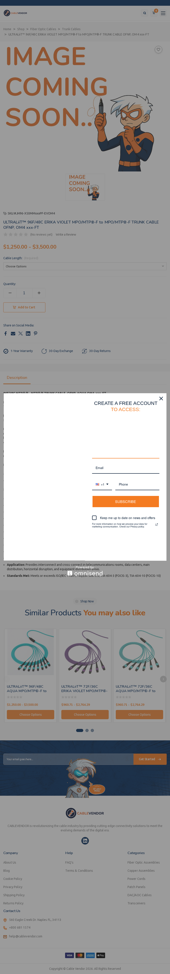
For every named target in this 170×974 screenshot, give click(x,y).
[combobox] (102, 484)
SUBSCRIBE (125, 501)
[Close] (161, 398)
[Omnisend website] (85, 571)
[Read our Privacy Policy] (156, 524)
